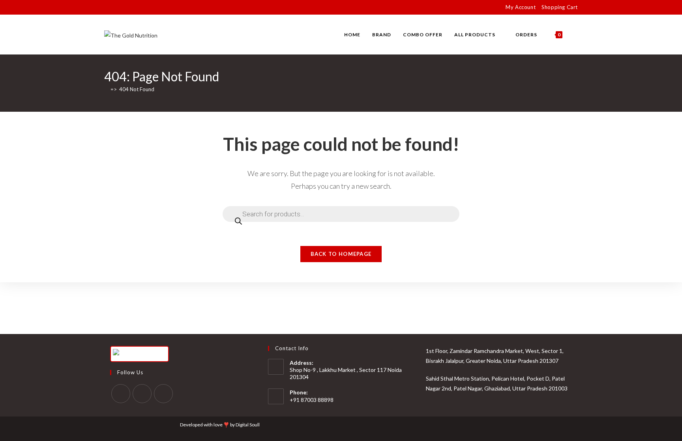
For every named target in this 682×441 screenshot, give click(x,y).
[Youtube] (163, 393)
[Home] (106, 89)
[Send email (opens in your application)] (142, 7)
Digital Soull (248, 425)
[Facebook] (120, 393)
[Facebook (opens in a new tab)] (115, 7)
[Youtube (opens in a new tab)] (133, 7)
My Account (521, 7)
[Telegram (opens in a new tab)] (151, 7)
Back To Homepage (341, 254)
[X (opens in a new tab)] (107, 7)
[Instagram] (142, 393)
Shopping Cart (559, 7)
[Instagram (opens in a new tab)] (124, 7)
